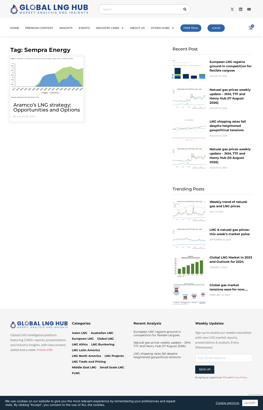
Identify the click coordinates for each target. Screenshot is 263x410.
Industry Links (107, 28)
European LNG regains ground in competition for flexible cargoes (230, 66)
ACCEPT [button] (250, 402)
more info (45, 350)
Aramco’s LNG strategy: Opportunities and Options (46, 107)
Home (14, 28)
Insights (66, 28)
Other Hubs (160, 28)
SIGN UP (205, 369)
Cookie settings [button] (227, 403)
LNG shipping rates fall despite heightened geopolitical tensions (228, 126)
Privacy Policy (239, 377)
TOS (225, 377)
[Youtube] (249, 9)
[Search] (185, 9)
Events (84, 28)
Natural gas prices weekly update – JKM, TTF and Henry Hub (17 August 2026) (162, 344)
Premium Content (39, 28)
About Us (137, 28)
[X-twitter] (232, 9)
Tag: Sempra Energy (40, 49)
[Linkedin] (240, 9)
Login (216, 28)
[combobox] (144, 9)
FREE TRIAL (190, 28)
